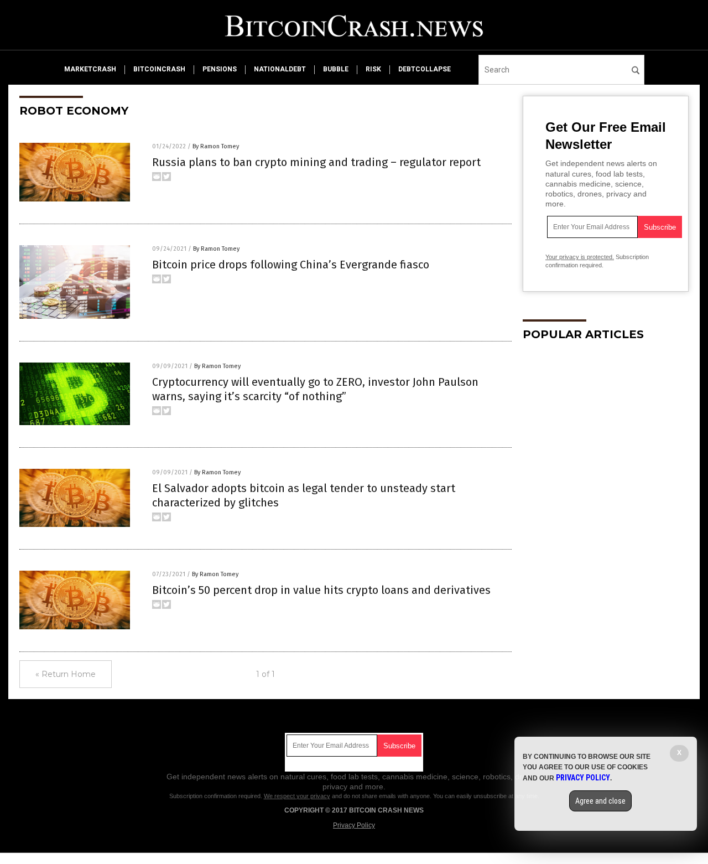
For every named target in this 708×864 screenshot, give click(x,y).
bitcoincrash (159, 69)
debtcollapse (424, 69)
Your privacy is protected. (579, 256)
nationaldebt (280, 69)
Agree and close (600, 800)
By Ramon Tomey (215, 146)
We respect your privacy (297, 796)
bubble (335, 69)
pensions (219, 69)
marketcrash (90, 69)
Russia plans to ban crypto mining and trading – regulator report (316, 162)
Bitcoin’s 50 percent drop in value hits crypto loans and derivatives (321, 590)
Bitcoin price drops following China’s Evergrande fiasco (290, 264)
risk (373, 69)
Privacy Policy (354, 825)
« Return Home (65, 674)
